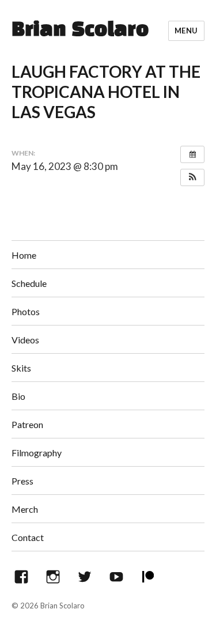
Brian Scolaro (80, 30)
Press (22, 480)
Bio (18, 396)
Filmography (37, 452)
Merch (25, 509)
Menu (186, 30)
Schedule (29, 283)
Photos (26, 311)
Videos (25, 339)
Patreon (27, 424)
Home (24, 254)
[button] (192, 177)
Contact (28, 537)
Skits (21, 367)
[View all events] (192, 154)
